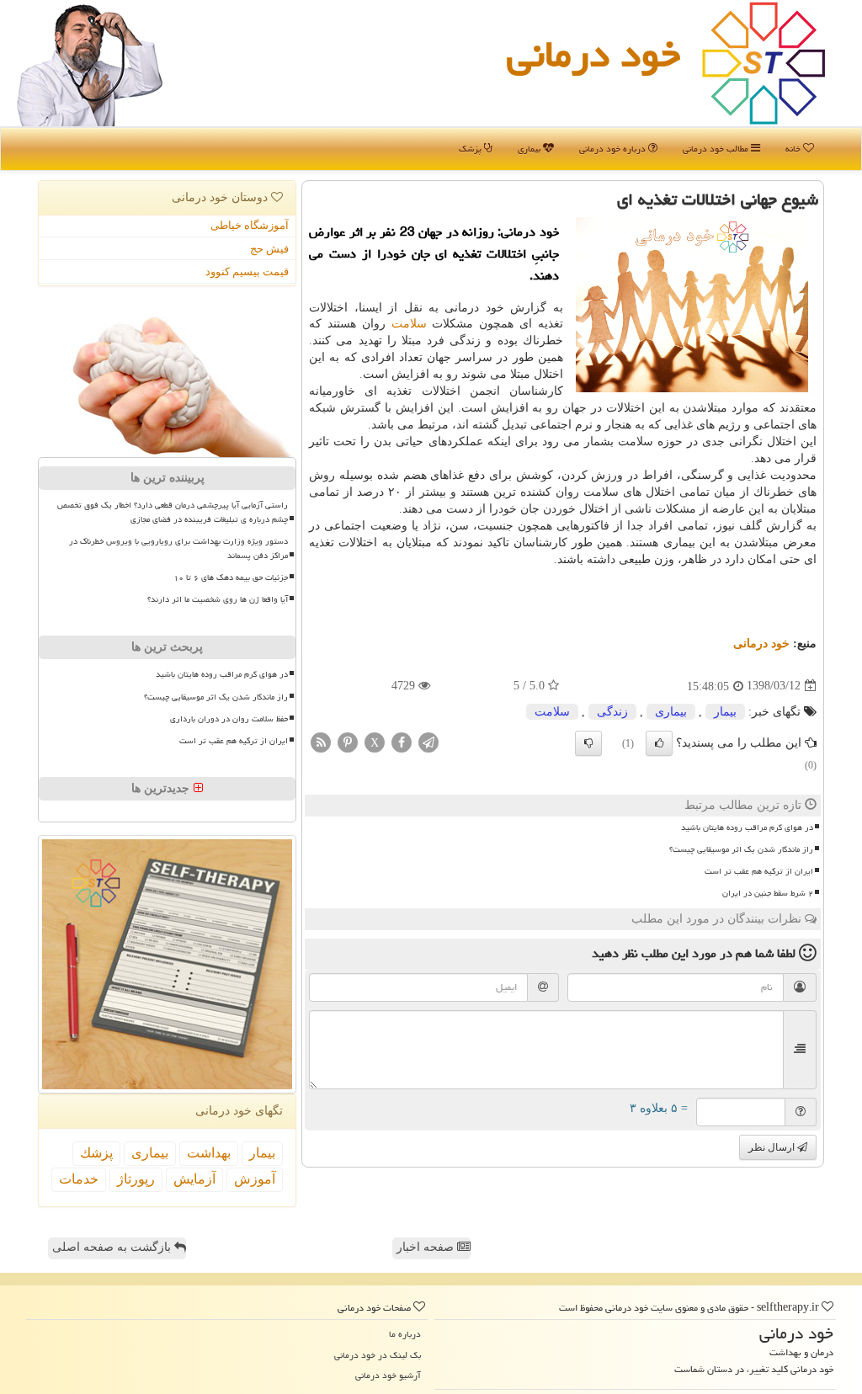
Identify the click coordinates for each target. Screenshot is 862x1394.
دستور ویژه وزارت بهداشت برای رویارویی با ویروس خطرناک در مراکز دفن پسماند (178, 548)
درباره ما (405, 1334)
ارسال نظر (772, 1147)
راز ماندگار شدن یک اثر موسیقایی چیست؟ (741, 849)
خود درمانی (593, 54)
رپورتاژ (136, 1179)
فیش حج (269, 248)
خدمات (78, 1179)
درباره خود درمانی (613, 148)
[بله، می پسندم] (659, 743)
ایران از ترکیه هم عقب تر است (759, 871)
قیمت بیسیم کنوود (247, 271)
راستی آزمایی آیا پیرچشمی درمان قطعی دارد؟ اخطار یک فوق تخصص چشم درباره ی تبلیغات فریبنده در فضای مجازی (172, 512)
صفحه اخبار (426, 1247)
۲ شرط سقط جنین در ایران (767, 893)
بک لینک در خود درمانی (377, 1355)
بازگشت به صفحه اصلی (113, 1247)
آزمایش (194, 1179)
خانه (794, 148)
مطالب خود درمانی (717, 148)
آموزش (254, 1179)
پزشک (471, 148)
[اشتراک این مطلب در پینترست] (347, 741)
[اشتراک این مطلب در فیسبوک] (401, 741)
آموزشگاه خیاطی (249, 225)
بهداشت (209, 1153)
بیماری (530, 148)
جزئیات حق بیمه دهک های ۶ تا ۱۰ (230, 577)
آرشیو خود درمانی (388, 1375)
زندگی (612, 711)
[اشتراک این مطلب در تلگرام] (428, 741)
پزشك (96, 1153)
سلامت (409, 323)
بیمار (725, 711)
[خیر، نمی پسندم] (588, 743)
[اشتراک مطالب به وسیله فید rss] (321, 741)
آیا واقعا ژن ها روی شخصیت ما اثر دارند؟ (217, 599)
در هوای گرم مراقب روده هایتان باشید (747, 827)
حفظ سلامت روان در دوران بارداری (229, 718)
